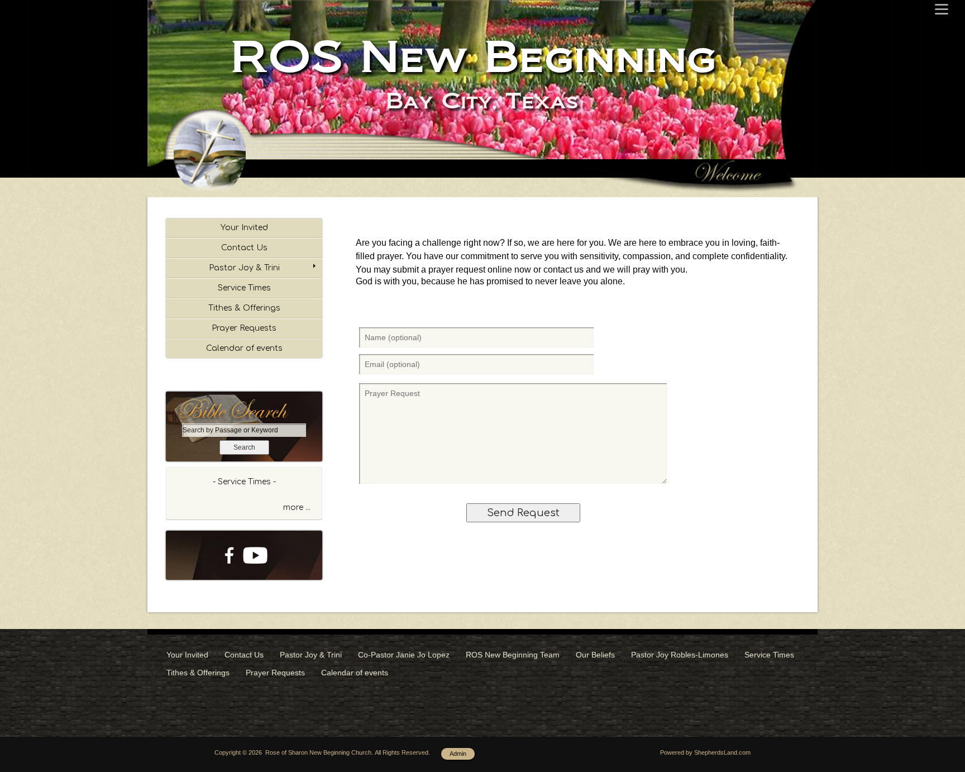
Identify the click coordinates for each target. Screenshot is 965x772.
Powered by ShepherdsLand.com (705, 752)
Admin (458, 753)
